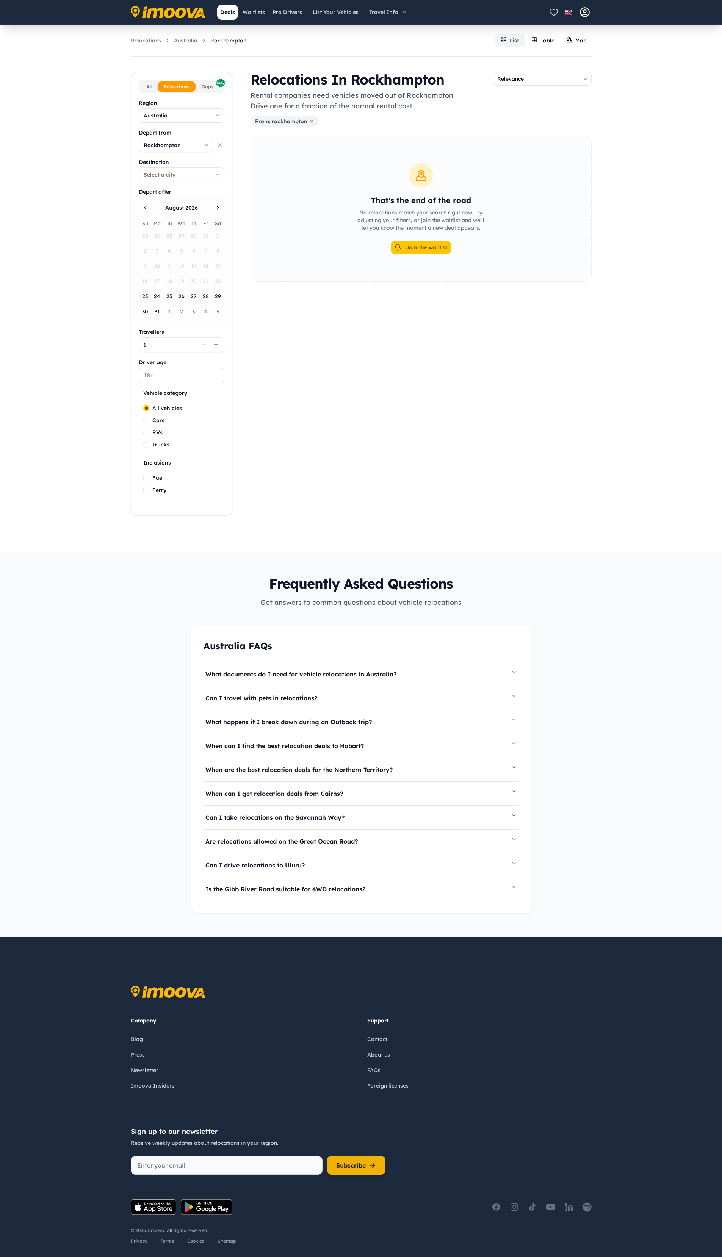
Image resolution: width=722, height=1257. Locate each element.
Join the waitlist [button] (426, 247)
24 (157, 296)
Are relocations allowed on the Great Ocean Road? (281, 841)
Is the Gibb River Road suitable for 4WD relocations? (285, 889)
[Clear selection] (219, 145)
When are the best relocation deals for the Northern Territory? (299, 769)
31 (157, 311)
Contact (377, 1039)
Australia (185, 40)
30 (145, 311)
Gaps (212, 85)
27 (194, 296)
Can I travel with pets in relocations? (261, 698)
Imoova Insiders (152, 1085)
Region (148, 103)
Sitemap (227, 1241)
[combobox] (181, 115)
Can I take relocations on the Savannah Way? (275, 817)
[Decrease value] (204, 345)
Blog (137, 1039)
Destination (154, 162)
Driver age (152, 362)
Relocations (146, 40)
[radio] (146, 408)
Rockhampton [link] (228, 40)
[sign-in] (584, 12)
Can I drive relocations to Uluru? (255, 865)
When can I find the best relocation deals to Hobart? (284, 746)
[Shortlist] (553, 12)
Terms (167, 1241)
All (149, 86)
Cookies (195, 1241)
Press (138, 1054)
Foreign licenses (388, 1085)
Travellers (151, 332)
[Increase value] (216, 345)
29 (218, 296)
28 (206, 296)
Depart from (155, 132)
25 (169, 296)
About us (378, 1054)
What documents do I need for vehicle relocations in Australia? (300, 674)
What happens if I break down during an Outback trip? (288, 722)
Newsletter (144, 1070)
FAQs (374, 1070)
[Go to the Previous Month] (145, 208)
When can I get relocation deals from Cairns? (274, 793)
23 (145, 296)
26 (182, 296)
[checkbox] (146, 478)
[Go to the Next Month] (218, 208)
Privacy (139, 1241)
